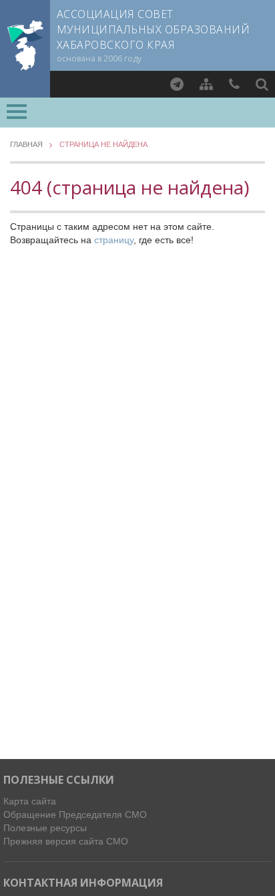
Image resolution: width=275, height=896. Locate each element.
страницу (113, 240)
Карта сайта (29, 801)
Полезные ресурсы (45, 828)
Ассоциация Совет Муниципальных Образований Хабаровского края (153, 29)
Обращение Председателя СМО (75, 814)
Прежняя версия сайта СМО (65, 841)
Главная (26, 144)
